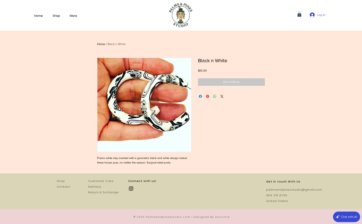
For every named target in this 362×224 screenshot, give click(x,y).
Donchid (222, 217)
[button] (299, 14)
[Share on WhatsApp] (214, 96)
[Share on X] (222, 96)
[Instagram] (131, 188)
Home (101, 44)
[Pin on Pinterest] (207, 96)
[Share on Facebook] (200, 96)
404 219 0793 (276, 195)
